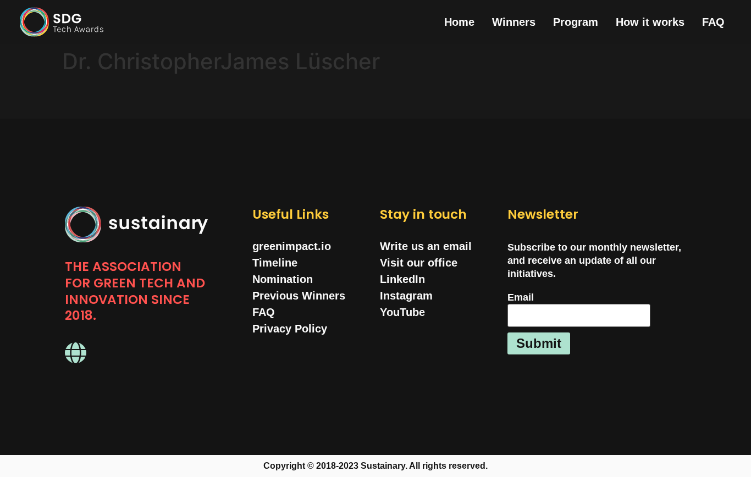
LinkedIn (402, 279)
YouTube (402, 312)
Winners (513, 22)
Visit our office (418, 262)
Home (459, 22)
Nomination (282, 279)
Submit (538, 343)
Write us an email (426, 246)
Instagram (406, 295)
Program (575, 22)
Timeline (274, 262)
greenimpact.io (291, 246)
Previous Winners (298, 295)
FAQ (713, 22)
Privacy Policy (289, 328)
